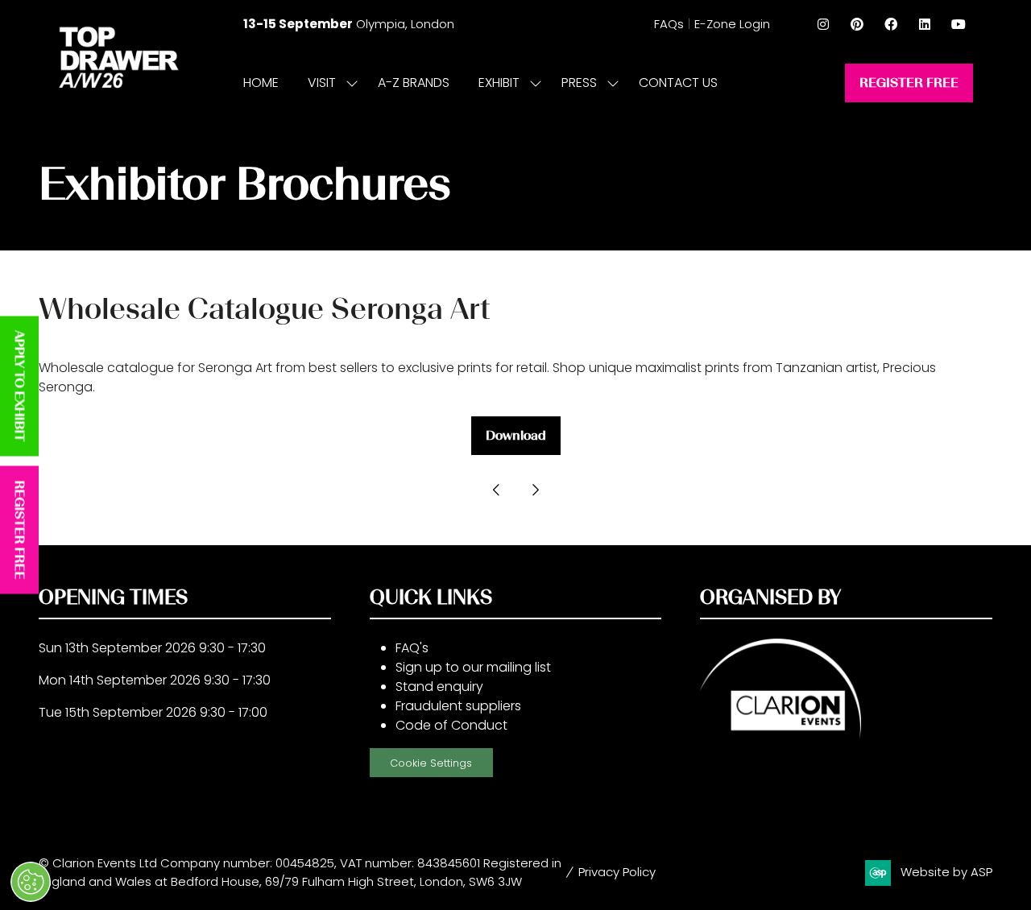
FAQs (669, 23)
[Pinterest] (857, 24)
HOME (261, 82)
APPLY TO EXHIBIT (19, 386)
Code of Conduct (451, 725)
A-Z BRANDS (413, 82)
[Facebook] (890, 24)
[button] (909, 83)
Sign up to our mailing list (473, 667)
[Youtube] (958, 24)
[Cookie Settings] (30, 882)
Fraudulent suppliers (458, 706)
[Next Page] (535, 490)
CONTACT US (678, 82)
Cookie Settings (431, 763)
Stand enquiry (439, 686)
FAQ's (412, 648)
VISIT (322, 82)
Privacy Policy (617, 871)
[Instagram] (823, 24)
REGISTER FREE (19, 530)
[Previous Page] (496, 490)
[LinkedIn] (924, 24)
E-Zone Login (732, 23)
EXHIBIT (499, 82)
